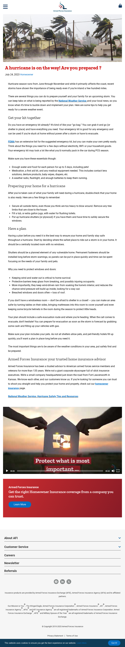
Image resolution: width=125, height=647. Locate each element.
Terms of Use (72, 636)
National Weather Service (73, 100)
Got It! (114, 643)
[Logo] (62, 6)
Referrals (10, 571)
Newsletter (11, 563)
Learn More (20, 504)
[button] (62, 440)
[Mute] (113, 470)
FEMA (11, 141)
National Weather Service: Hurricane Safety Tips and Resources (43, 396)
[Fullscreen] (118, 470)
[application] (62, 440)
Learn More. (82, 643)
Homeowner (26, 74)
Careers (9, 555)
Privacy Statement (55, 636)
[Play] (7, 470)
